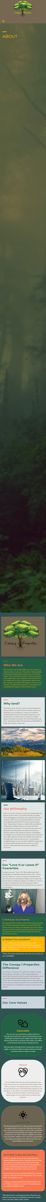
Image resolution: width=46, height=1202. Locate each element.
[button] (3, 21)
